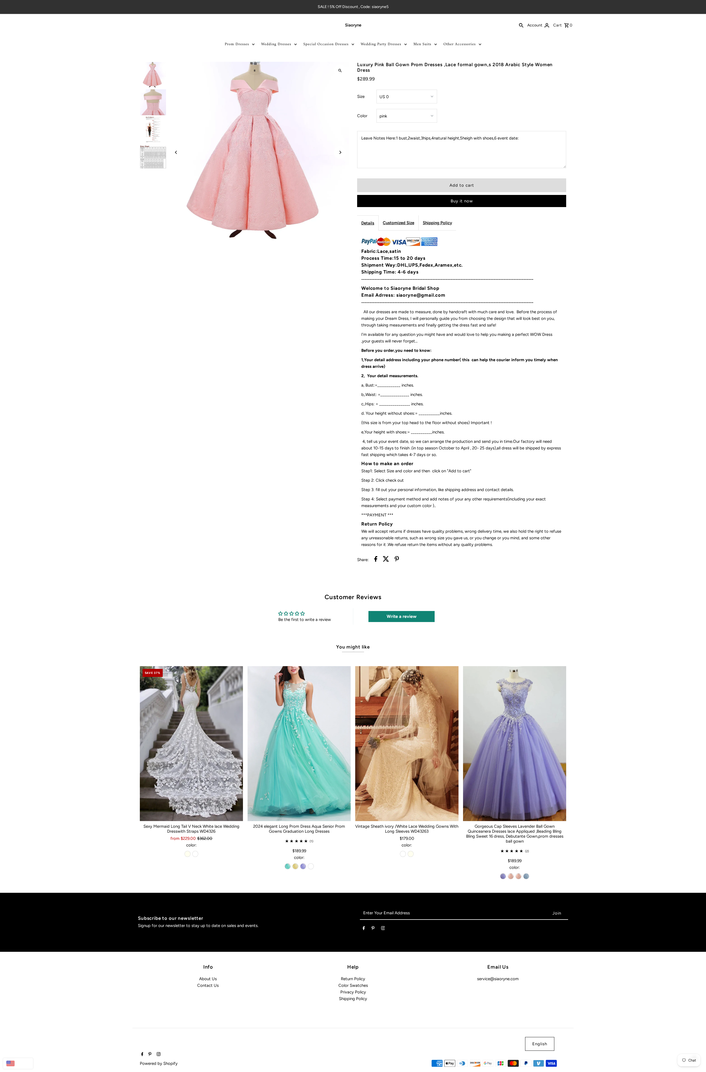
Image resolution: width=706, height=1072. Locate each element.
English (539, 1043)
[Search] (521, 25)
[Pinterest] (373, 929)
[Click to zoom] (340, 71)
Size (361, 96)
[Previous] (176, 152)
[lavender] (303, 866)
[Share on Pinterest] (397, 560)
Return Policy (353, 978)
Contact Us (208, 985)
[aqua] (287, 866)
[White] (195, 854)
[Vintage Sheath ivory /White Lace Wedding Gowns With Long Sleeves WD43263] (407, 743)
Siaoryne (353, 25)
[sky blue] (526, 876)
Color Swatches (353, 985)
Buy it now (462, 201)
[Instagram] (383, 929)
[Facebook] (364, 929)
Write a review (401, 616)
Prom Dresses (237, 44)
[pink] (511, 876)
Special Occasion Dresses (326, 44)
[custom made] (311, 866)
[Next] (340, 152)
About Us (208, 978)
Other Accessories (459, 44)
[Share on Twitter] (386, 560)
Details (367, 223)
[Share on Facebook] (375, 560)
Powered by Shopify (159, 1063)
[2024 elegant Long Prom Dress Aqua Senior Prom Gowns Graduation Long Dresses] (299, 743)
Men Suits (422, 44)
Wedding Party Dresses (381, 44)
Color (362, 115)
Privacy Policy (353, 992)
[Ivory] (187, 854)
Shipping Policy (437, 222)
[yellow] (295, 866)
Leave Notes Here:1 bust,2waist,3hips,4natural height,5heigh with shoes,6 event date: (440, 138)
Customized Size (398, 222)
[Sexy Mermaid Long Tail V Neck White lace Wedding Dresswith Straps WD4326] (191, 743)
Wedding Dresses (276, 44)
